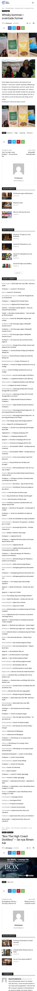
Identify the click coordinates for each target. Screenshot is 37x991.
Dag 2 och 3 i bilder (15, 592)
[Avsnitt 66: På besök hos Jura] (7, 246)
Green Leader (6, 819)
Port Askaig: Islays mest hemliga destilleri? (19, 421)
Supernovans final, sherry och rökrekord (22, 816)
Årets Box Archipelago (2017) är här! (20, 439)
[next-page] (6, 221)
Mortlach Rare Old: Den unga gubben (19, 691)
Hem (3, 8)
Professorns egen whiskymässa (23, 193)
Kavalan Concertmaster (18, 807)
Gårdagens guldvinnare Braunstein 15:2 (22, 573)
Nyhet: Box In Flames (19, 602)
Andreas (4, 308)
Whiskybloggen (10, 8)
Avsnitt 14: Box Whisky (25, 754)
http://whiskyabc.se (18, 180)
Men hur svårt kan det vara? (21, 212)
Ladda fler (18, 273)
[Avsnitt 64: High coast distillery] (7, 266)
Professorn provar (5, 198)
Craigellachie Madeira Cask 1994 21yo (22, 378)
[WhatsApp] (23, 28)
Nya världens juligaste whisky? (22, 642)
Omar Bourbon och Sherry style (17, 492)
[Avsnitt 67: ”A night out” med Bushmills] (7, 237)
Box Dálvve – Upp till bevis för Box (23, 484)
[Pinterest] (18, 28)
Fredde (4, 313)
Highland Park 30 (16, 536)
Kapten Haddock (11, 771)
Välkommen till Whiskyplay (15, 731)
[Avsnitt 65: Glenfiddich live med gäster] (7, 256)
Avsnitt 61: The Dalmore (18, 289)
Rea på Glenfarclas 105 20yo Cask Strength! (19, 496)
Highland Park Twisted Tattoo (19, 301)
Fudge (16, 133)
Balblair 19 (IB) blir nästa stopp (16, 533)
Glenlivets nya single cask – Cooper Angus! (22, 625)
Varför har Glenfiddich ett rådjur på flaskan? (22, 518)
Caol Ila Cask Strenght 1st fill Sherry (23, 375)
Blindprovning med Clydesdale (22, 694)
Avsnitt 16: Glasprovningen (19, 714)
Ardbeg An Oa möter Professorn (17, 385)
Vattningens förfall (16, 797)
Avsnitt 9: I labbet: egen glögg (19, 774)
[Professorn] (3, 23)
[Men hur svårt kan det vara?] (7, 214)
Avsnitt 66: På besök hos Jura (22, 244)
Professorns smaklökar (16, 804)
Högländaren (6, 433)
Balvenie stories (18, 203)
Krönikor (4, 217)
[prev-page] (3, 221)
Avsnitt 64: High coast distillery (22, 263)
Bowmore (9, 133)
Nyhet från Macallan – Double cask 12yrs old (20, 599)
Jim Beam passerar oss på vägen (19, 655)
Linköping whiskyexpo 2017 (20, 433)
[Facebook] (10, 28)
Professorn (9, 23)
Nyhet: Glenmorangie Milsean (21, 564)
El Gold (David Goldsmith (9, 754)
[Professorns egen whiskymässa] (7, 196)
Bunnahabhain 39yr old (16, 651)
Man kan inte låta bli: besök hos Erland (22, 671)
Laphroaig (22, 133)
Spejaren (4, 439)
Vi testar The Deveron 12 (22, 361)
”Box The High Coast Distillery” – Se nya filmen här (9, 154)
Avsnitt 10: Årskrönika (17, 764)
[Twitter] (14, 28)
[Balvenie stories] (7, 205)
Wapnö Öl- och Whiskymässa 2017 (17, 424)
